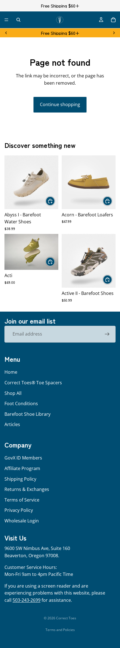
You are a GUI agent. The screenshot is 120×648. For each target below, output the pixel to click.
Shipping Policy (20, 479)
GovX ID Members (23, 458)
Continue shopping (60, 104)
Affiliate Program (22, 468)
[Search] (18, 20)
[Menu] (6, 19)
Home (10, 372)
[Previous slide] (6, 33)
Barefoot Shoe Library (27, 414)
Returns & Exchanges (26, 489)
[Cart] (113, 20)
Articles (12, 424)
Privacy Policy (18, 510)
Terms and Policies (60, 629)
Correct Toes (66, 618)
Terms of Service (21, 500)
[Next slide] (114, 33)
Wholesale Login (21, 521)
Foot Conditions (21, 403)
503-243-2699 (26, 600)
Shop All (12, 393)
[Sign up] (107, 334)
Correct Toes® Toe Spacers (33, 383)
